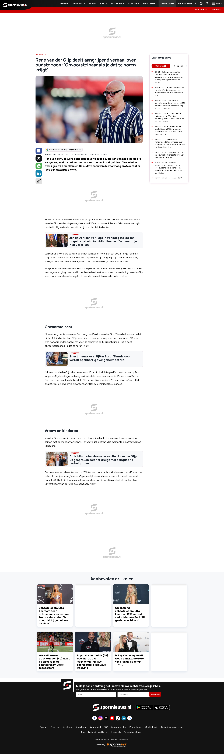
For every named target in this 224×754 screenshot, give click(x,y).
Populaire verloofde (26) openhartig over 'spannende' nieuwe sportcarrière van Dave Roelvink (92, 662)
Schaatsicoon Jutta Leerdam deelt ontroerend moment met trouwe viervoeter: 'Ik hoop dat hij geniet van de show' (55, 615)
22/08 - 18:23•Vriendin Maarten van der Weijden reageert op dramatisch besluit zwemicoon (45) (169, 91)
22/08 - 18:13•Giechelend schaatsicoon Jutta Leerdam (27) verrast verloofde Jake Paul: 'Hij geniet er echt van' (170, 104)
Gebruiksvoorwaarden (172, 727)
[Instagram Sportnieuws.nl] (100, 718)
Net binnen (201, 10)
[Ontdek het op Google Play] (144, 708)
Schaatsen (79, 3)
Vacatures (67, 727)
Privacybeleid (136, 727)
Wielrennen (117, 3)
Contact (44, 727)
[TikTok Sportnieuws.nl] (118, 718)
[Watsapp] (39, 166)
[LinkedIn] (39, 173)
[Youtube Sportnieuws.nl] (112, 718)
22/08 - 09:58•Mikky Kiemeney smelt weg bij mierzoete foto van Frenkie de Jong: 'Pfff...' (169, 155)
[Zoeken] (207, 3)
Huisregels (116, 732)
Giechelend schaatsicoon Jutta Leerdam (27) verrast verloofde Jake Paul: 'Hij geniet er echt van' (130, 614)
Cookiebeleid (151, 727)
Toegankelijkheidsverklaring (94, 732)
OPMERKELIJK (41, 55)
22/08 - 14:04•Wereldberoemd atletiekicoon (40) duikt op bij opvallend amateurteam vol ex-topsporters (169, 130)
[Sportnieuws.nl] (15, 5)
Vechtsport (150, 3)
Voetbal (64, 3)
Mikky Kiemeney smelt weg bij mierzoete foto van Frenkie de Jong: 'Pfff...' (129, 660)
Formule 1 (133, 3)
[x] (39, 158)
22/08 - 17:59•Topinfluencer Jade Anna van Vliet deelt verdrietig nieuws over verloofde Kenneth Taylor (169, 117)
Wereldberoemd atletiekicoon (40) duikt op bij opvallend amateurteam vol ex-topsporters (54, 662)
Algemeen (178, 66)
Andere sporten (187, 3)
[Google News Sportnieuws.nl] (129, 718)
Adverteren (81, 727)
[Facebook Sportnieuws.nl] (94, 718)
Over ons (55, 727)
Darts (103, 3)
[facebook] (39, 151)
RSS (106, 727)
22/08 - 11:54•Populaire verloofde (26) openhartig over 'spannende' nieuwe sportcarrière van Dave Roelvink (170, 143)
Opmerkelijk (167, 3)
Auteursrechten (118, 727)
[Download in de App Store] (162, 708)
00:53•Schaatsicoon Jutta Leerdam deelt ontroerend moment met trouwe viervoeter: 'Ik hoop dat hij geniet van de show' (169, 77)
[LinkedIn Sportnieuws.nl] (123, 718)
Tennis (92, 3)
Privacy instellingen (133, 732)
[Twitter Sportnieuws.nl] (106, 718)
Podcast (217, 10)
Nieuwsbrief (95, 727)
